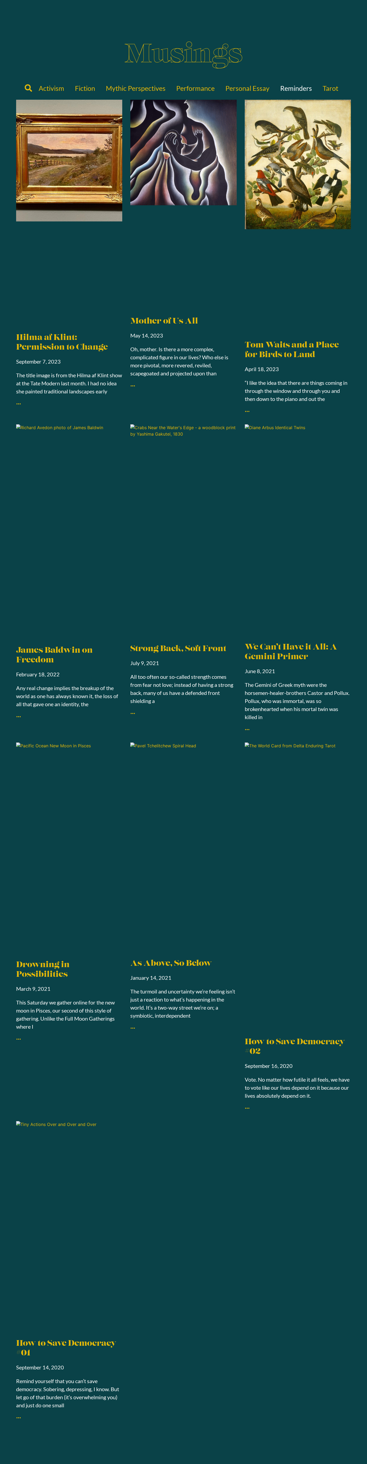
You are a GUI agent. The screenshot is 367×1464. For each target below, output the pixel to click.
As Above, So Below (171, 964)
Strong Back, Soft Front (178, 649)
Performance (195, 88)
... (18, 401)
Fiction (85, 88)
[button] (28, 88)
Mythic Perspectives (135, 88)
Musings (184, 56)
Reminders (296, 88)
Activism (51, 88)
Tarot (330, 88)
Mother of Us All (164, 321)
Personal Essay (247, 88)
